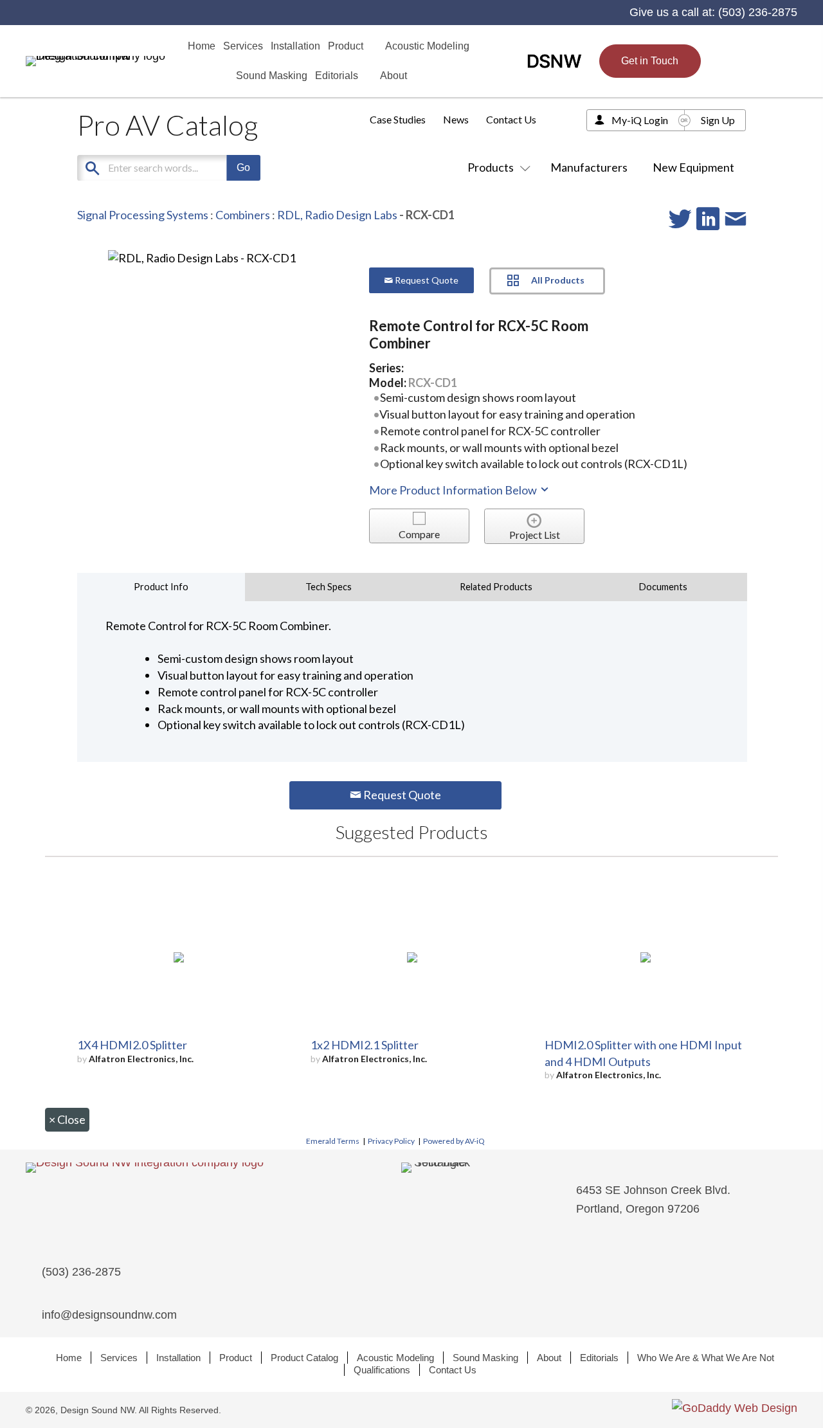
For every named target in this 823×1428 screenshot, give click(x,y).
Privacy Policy (391, 1141)
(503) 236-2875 (757, 12)
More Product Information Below (454, 490)
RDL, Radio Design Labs (337, 215)
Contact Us (511, 119)
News (456, 119)
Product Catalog (304, 1357)
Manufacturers (589, 167)
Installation (178, 1357)
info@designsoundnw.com (109, 1314)
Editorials (599, 1357)
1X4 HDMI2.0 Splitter (132, 1045)
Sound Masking (485, 1357)
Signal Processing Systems (142, 215)
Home (69, 1357)
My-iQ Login (639, 120)
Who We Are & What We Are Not (705, 1357)
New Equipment (693, 167)
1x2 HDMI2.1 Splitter (365, 1045)
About (549, 1357)
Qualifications (382, 1369)
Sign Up (718, 120)
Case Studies (398, 119)
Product (235, 1357)
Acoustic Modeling (395, 1357)
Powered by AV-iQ (454, 1141)
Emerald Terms (332, 1141)
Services (119, 1357)
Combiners (242, 215)
